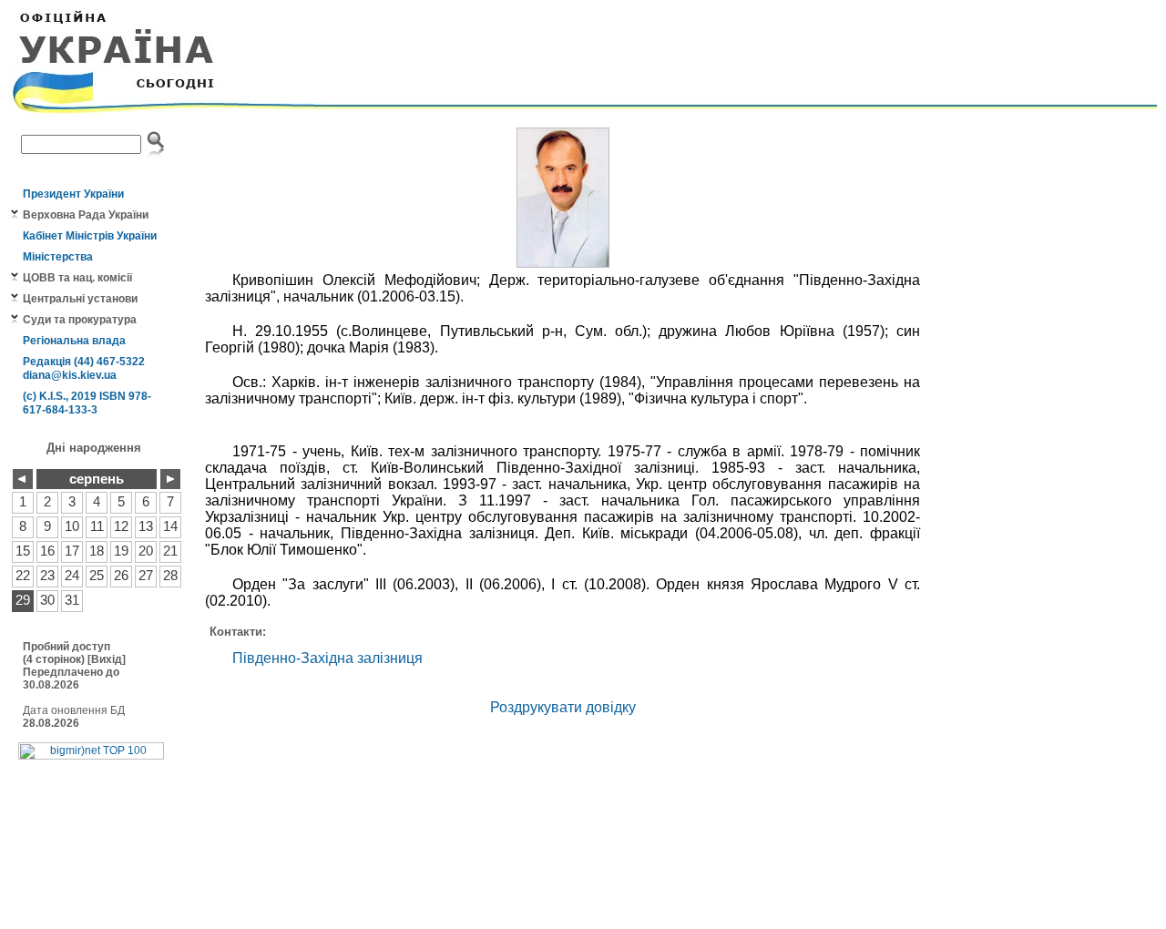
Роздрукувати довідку (563, 707)
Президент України (73, 194)
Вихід (106, 659)
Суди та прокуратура (80, 319)
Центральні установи (80, 298)
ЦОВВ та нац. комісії (77, 277)
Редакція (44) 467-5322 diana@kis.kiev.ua (84, 368)
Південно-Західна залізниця (327, 658)
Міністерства (58, 256)
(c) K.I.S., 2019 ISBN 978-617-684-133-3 (87, 403)
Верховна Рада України (85, 215)
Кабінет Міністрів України (90, 236)
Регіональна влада (74, 340)
